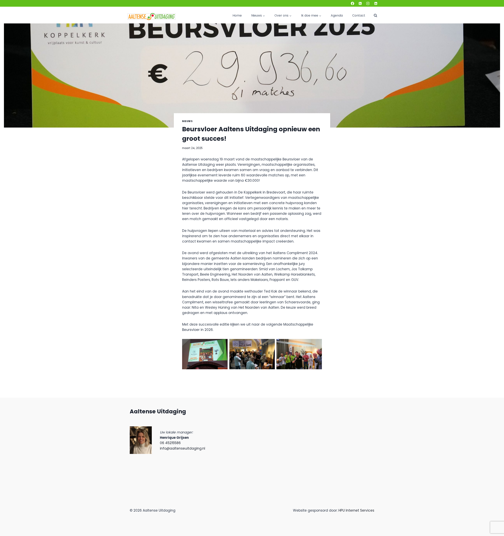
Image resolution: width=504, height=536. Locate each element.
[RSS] (360, 3)
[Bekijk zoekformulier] (375, 15)
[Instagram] (368, 3)
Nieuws (187, 121)
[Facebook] (352, 3)
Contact (358, 15)
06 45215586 (170, 443)
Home (237, 15)
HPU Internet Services (356, 510)
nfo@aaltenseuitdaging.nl (183, 448)
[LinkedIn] (375, 3)
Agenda (337, 15)
